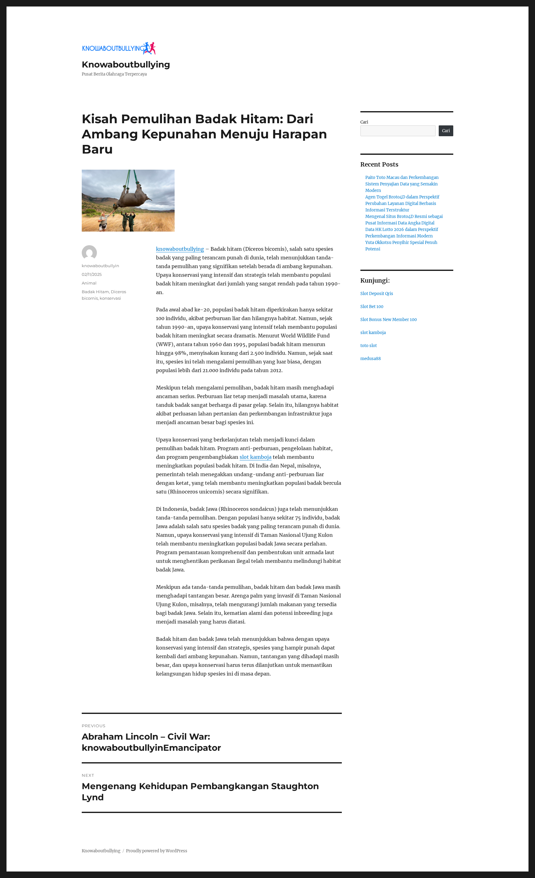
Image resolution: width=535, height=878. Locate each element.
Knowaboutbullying (126, 64)
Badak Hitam (95, 291)
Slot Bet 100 (371, 306)
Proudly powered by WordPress (156, 851)
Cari (364, 122)
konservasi (110, 298)
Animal (89, 282)
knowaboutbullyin (100, 265)
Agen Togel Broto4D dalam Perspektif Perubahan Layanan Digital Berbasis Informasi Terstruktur (402, 203)
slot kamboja (256, 457)
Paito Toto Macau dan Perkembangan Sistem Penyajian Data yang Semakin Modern (402, 184)
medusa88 (370, 358)
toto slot (368, 345)
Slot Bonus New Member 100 (388, 319)
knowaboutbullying (180, 249)
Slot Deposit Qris (376, 293)
